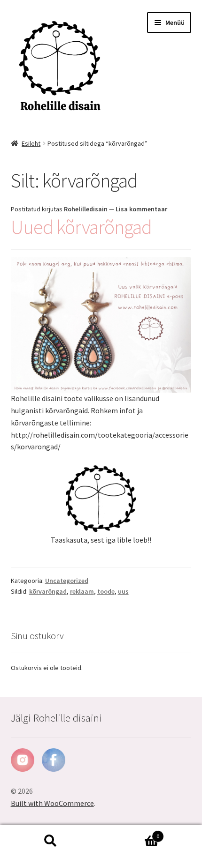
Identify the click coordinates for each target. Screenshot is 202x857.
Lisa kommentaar (141, 209)
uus (123, 591)
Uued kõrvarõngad (81, 227)
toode (106, 591)
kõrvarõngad (48, 591)
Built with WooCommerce (52, 803)
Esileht (31, 143)
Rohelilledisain (86, 209)
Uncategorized (66, 580)
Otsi (50, 841)
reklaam (82, 591)
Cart (130, 833)
